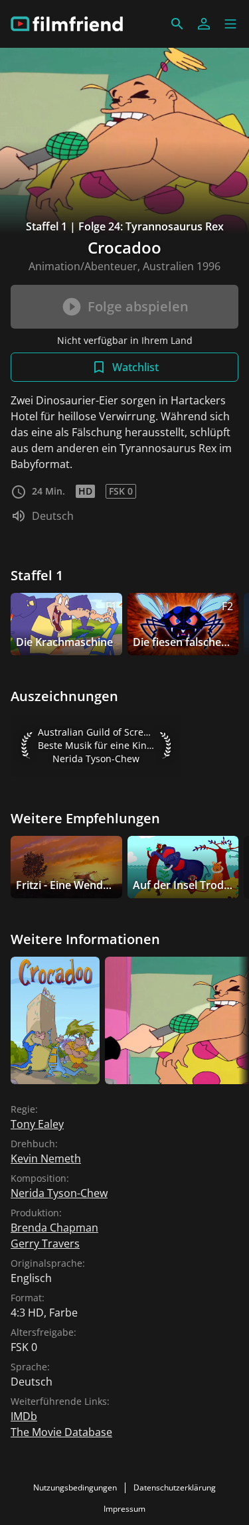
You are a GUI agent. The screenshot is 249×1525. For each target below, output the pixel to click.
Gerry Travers (45, 1243)
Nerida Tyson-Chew (59, 1193)
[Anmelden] (204, 24)
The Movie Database (61, 1432)
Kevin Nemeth (46, 1158)
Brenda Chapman (54, 1227)
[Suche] (177, 24)
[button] (230, 24)
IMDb (24, 1416)
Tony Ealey (37, 1124)
